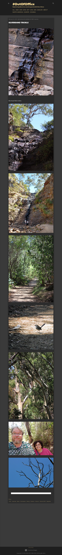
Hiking (28, 501)
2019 (21, 10)
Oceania (33, 12)
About (45, 10)
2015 (35, 10)
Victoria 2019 (43, 501)
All (14, 10)
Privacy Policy (31, 547)
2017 (28, 10)
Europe (26, 12)
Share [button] (10, 499)
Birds (18, 501)
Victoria (37, 501)
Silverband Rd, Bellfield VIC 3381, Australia (28, 19)
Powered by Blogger (32, 550)
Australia (14, 501)
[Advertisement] (31, 517)
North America (18, 12)
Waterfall (48, 501)
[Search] (53, 3)
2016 (31, 10)
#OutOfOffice (24, 3)
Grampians (23, 501)
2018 (24, 10)
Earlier (39, 10)
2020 (17, 10)
